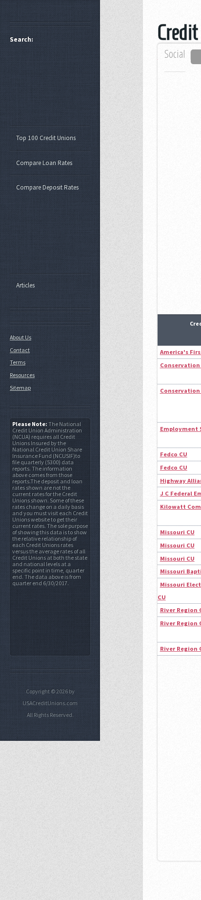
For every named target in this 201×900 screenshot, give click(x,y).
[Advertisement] (55, 88)
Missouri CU (177, 532)
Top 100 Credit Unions (46, 138)
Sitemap (20, 387)
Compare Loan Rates (44, 163)
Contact (20, 350)
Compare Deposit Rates (47, 187)
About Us (20, 337)
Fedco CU (173, 454)
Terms (17, 362)
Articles (25, 285)
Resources (22, 375)
